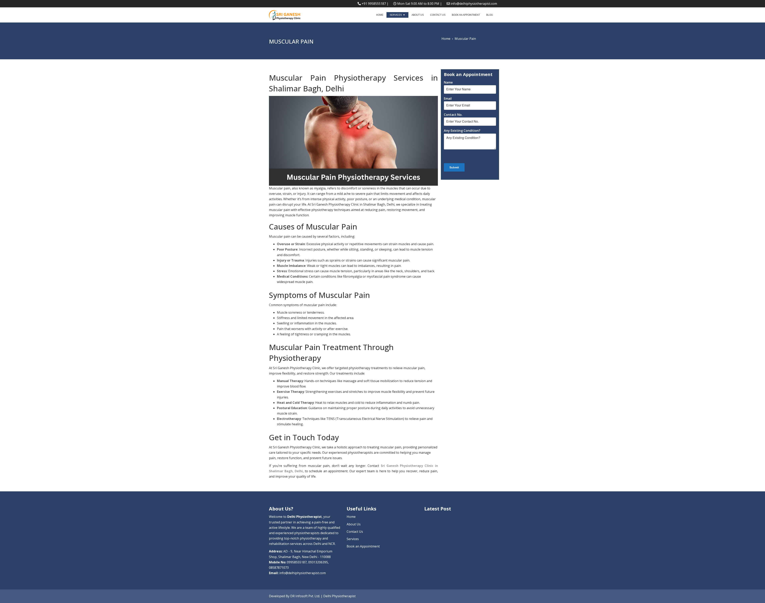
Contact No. (453, 114)
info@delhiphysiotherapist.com (474, 3)
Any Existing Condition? (462, 130)
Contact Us (437, 15)
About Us (418, 15)
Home (379, 15)
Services (396, 15)
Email (448, 98)
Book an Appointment (466, 15)
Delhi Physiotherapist (339, 596)
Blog (489, 15)
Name (448, 82)
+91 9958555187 (374, 3)
